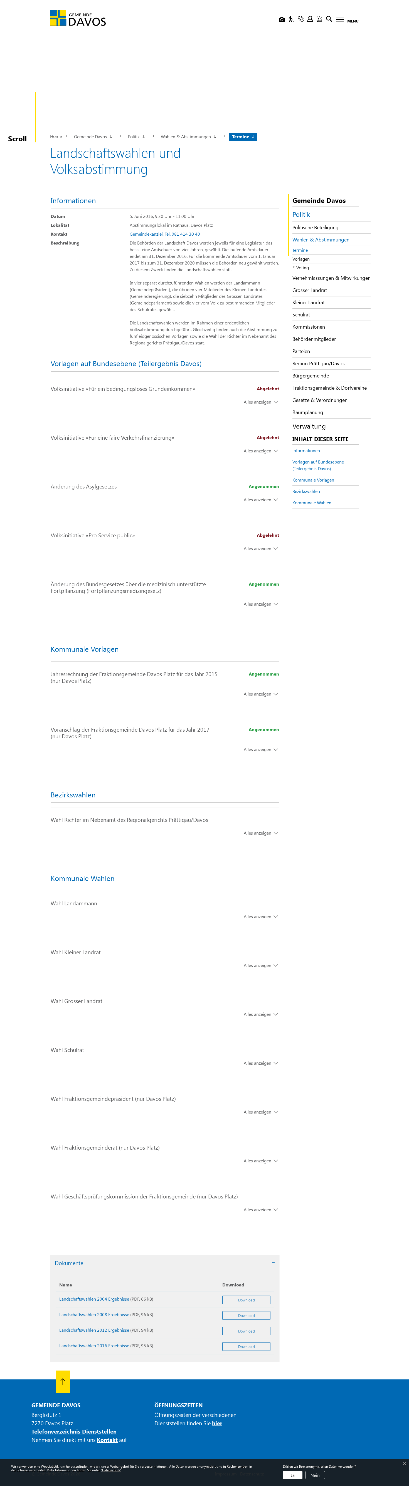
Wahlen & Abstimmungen (320, 239)
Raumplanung (307, 412)
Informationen (306, 450)
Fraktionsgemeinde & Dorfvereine (329, 387)
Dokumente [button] (69, 1262)
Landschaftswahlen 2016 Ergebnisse (94, 1345)
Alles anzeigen (257, 402)
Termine (304, 250)
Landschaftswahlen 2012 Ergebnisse (94, 1330)
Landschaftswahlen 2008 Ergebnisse (94, 1314)
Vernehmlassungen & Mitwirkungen (331, 277)
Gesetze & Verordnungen (320, 400)
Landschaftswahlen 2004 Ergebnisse (94, 1299)
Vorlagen (301, 259)
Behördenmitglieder (314, 339)
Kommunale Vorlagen (313, 480)
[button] (93, 136)
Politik (301, 214)
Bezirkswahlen (306, 491)
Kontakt (107, 1439)
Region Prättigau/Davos (318, 363)
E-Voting (300, 267)
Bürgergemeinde (310, 375)
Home (56, 136)
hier (217, 1423)
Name (65, 1285)
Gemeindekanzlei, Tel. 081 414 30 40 (165, 234)
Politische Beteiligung (315, 227)
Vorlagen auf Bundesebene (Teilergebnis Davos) (318, 465)
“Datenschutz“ (111, 1470)
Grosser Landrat (309, 290)
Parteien (301, 351)
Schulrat (301, 314)
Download (233, 1285)
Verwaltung (309, 425)
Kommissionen (308, 326)
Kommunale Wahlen (311, 502)
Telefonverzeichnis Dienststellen (74, 1431)
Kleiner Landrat (308, 302)
